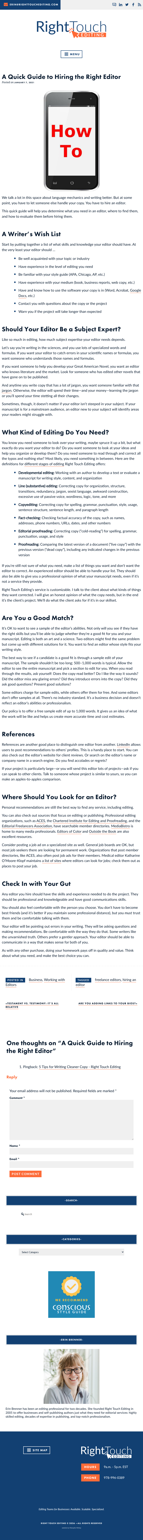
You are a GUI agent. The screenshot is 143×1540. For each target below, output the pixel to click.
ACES (40, 820)
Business (35, 979)
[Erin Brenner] (71, 1376)
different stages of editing (44, 463)
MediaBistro (120, 825)
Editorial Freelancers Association (27, 825)
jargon (7, 390)
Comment (17, 1098)
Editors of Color (69, 831)
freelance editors (108, 979)
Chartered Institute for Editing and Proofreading (90, 820)
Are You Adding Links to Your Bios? (107, 1003)
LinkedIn (123, 744)
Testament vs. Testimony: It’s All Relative (32, 1005)
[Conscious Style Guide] (71, 1316)
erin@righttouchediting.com (34, 4)
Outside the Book (102, 831)
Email (14, 1159)
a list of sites (51, 860)
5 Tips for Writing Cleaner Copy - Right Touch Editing (80, 1066)
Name (14, 1146)
